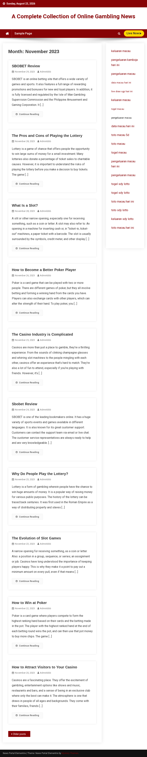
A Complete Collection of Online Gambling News (73, 16)
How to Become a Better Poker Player (44, 270)
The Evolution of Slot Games (36, 538)
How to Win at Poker (29, 603)
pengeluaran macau (123, 175)
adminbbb (45, 71)
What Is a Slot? (25, 205)
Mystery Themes (70, 753)
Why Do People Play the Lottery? (40, 474)
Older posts (19, 734)
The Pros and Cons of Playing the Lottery (47, 136)
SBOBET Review (26, 66)
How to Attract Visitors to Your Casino (44, 667)
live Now (133, 33)
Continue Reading (29, 114)
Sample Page (23, 33)
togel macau (117, 109)
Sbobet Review (24, 404)
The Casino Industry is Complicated (42, 334)
